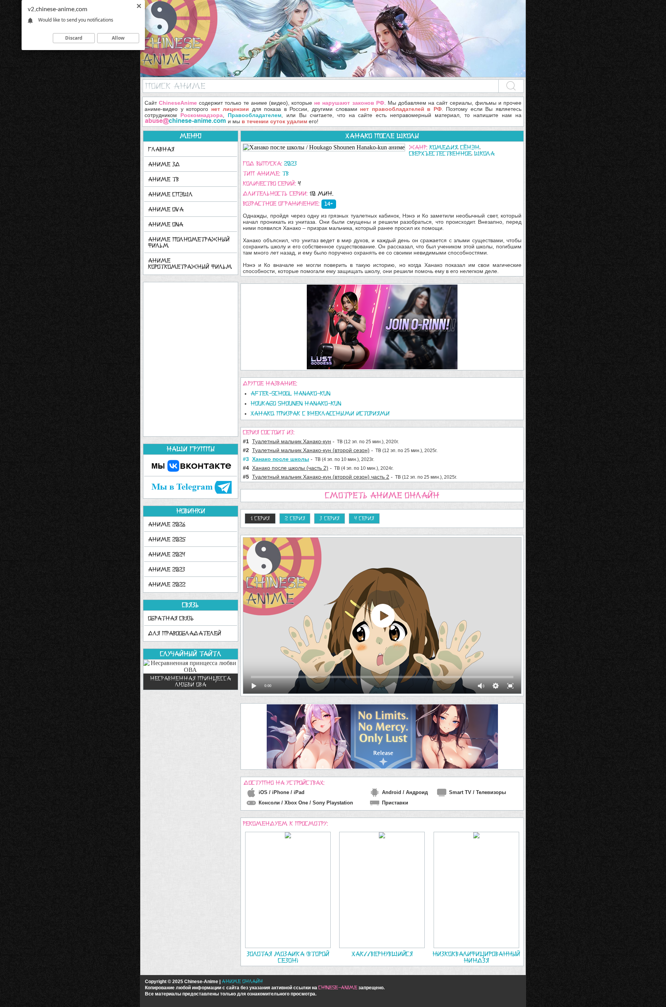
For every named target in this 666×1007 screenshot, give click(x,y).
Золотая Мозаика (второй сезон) (288, 957)
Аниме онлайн (242, 981)
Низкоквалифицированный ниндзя (476, 957)
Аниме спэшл (170, 194)
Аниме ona (165, 224)
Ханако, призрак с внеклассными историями (320, 413)
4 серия (364, 518)
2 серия (295, 518)
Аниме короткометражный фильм (190, 264)
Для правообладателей (184, 633)
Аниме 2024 (166, 554)
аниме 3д (164, 164)
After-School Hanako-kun (290, 393)
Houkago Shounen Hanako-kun (296, 403)
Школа (484, 153)
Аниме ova (165, 209)
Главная (161, 149)
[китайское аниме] (333, 75)
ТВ (285, 173)
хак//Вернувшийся (382, 954)
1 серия (260, 518)
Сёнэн (469, 147)
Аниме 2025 (167, 539)
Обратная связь (171, 618)
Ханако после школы (382, 136)
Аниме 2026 (166, 524)
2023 (290, 163)
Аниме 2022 (166, 584)
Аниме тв (163, 179)
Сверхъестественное (440, 153)
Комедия (443, 147)
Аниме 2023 (166, 569)
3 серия (330, 518)
